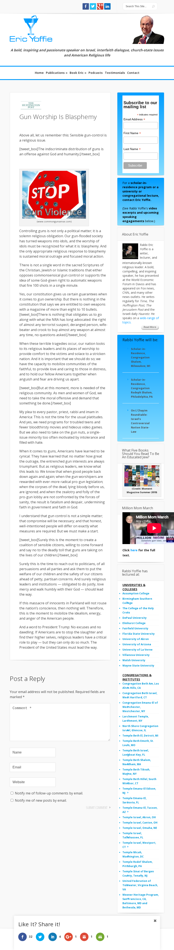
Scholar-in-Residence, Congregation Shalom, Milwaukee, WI (140, 357)
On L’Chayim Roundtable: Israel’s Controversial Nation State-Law (140, 421)
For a (140, 191)
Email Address (134, 119)
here (134, 550)
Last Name (132, 149)
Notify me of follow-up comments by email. (49, 793)
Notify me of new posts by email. (41, 800)
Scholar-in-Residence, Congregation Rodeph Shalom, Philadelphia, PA (142, 388)
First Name (132, 133)
